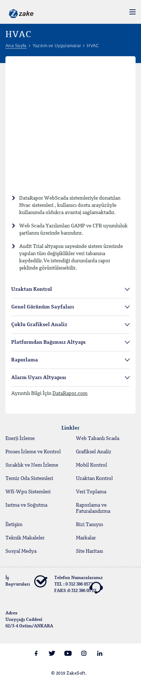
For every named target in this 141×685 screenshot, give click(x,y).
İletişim (13, 524)
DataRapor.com (69, 393)
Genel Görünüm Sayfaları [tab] (42, 307)
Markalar (86, 538)
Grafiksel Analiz (93, 451)
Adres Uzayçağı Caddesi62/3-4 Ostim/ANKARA (29, 619)
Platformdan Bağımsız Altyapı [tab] (48, 342)
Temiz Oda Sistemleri (29, 478)
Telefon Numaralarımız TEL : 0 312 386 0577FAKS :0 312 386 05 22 (78, 584)
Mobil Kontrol (91, 465)
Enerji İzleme (20, 438)
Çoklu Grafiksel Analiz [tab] (39, 324)
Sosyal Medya (21, 551)
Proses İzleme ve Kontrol (33, 451)
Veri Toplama (91, 491)
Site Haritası (89, 551)
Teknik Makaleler (24, 538)
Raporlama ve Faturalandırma (93, 508)
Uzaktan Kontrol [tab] (31, 289)
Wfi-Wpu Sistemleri (28, 491)
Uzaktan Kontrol (94, 478)
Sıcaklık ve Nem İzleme (31, 465)
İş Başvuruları (17, 581)
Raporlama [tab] (24, 359)
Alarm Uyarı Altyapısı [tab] (38, 377)
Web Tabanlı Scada (97, 438)
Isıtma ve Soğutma (26, 505)
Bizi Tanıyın (89, 524)
